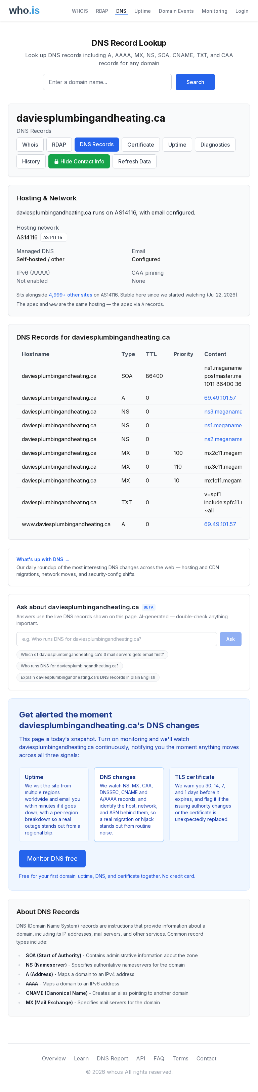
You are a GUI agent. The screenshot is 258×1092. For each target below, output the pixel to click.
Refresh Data (134, 161)
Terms (180, 1058)
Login (242, 11)
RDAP (102, 11)
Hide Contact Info (82, 161)
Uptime (142, 11)
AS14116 (52, 237)
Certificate (140, 144)
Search (195, 82)
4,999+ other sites (70, 295)
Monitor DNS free (52, 858)
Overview (54, 1058)
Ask (230, 639)
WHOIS (80, 11)
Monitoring (214, 11)
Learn (81, 1058)
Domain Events (176, 11)
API (140, 1058)
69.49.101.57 (220, 397)
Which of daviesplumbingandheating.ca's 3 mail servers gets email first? (92, 654)
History (31, 161)
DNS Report (112, 1058)
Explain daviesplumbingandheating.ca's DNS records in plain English (88, 677)
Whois (30, 144)
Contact (206, 1058)
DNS (121, 11)
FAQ (159, 1058)
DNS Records (97, 144)
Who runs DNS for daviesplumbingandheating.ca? (70, 665)
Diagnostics (215, 144)
